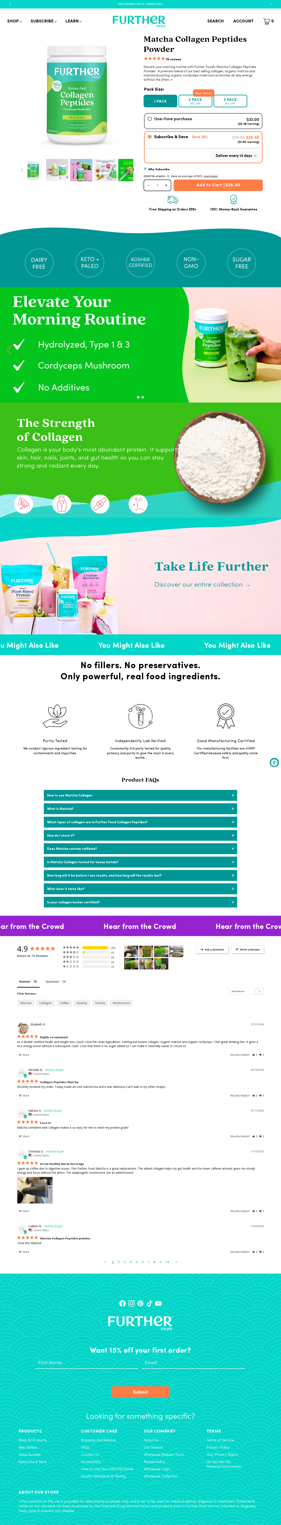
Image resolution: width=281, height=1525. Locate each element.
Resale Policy (154, 1462)
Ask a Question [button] (214, 949)
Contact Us (90, 1455)
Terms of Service (220, 1440)
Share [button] (25, 1055)
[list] (77, 94)
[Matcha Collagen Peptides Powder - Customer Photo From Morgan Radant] (161, 951)
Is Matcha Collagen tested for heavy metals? (82, 861)
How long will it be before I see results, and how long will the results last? (104, 875)
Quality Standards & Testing (103, 1476)
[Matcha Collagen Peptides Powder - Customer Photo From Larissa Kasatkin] (131, 963)
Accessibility (91, 1462)
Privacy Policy (218, 1447)
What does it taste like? (65, 888)
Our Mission (153, 1447)
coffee (64, 1003)
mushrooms (121, 1003)
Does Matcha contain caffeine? (72, 848)
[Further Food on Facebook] (122, 1303)
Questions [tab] (52, 981)
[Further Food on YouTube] (158, 1303)
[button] (14, 21)
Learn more (211, 176)
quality (82, 1003)
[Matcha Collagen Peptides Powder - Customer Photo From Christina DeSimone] (131, 951)
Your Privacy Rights (222, 1455)
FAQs (85, 1447)
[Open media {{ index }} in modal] (77, 94)
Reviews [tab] (24, 981)
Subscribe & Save (33, 1462)
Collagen (45, 1003)
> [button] (176, 1262)
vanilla (100, 1003)
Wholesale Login (157, 1469)
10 (167, 1262)
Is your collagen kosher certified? (73, 902)
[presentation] (9, 350)
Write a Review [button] (250, 949)
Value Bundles (30, 1455)
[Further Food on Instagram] (131, 1303)
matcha (25, 1003)
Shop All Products (33, 1440)
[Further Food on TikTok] (149, 1303)
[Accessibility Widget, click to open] (274, 762)
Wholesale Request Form (164, 1455)
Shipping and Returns (98, 1440)
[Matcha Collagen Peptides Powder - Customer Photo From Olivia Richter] (176, 951)
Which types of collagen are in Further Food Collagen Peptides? (97, 822)
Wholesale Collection (161, 1476)
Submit (140, 1391)
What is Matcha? (60, 808)
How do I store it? (60, 835)
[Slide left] (22, 170)
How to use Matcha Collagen (69, 795)
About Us (151, 1440)
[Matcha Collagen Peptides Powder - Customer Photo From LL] (161, 963)
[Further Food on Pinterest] (140, 1303)
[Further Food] (139, 21)
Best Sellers (28, 1447)
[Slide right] (133, 170)
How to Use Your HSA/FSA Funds (107, 1469)
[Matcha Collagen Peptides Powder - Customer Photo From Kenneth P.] (146, 951)
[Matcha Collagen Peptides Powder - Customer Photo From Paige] (146, 963)
